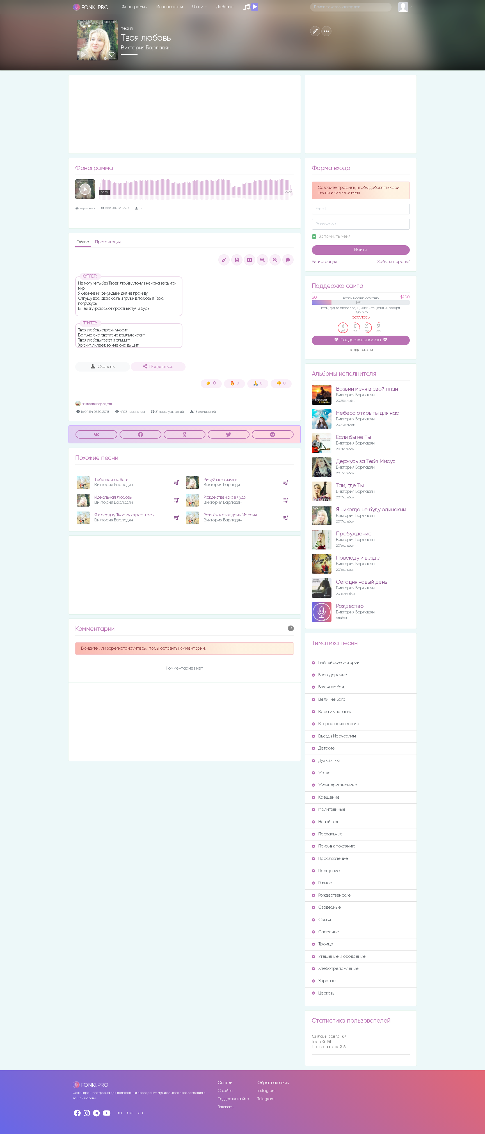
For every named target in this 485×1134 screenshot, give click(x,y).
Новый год (328, 822)
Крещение (329, 797)
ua (129, 1113)
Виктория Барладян (146, 48)
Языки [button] (198, 7)
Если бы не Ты (353, 437)
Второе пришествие (338, 724)
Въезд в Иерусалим (337, 736)
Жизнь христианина (337, 785)
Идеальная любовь (112, 497)
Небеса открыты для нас (367, 413)
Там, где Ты (350, 486)
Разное (325, 883)
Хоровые (327, 981)
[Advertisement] (184, 114)
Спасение (328, 932)
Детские (326, 748)
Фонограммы (134, 7)
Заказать (225, 1107)
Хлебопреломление (338, 968)
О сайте (225, 1091)
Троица (325, 944)
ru (120, 1113)
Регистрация (324, 262)
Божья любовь (331, 687)
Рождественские (334, 895)
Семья (324, 920)
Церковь (326, 993)
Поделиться (161, 367)
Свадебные (329, 907)
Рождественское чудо (224, 497)
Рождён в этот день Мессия (230, 515)
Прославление (333, 858)
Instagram (266, 1091)
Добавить (225, 7)
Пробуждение (354, 534)
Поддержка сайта (233, 1099)
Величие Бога (332, 699)
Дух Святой (329, 761)
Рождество (350, 606)
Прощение (329, 871)
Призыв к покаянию (337, 846)
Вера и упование (335, 712)
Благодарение (332, 675)
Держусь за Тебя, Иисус (365, 461)
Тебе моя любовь (111, 480)
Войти (360, 250)
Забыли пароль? (393, 262)
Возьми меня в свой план (367, 389)
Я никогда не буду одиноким (371, 510)
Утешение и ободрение (342, 956)
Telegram (265, 1099)
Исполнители (169, 7)
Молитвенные (332, 809)
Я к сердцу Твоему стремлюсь (124, 515)
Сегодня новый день (361, 582)
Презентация (108, 242)
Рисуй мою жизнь (220, 480)
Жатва (324, 773)
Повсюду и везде (358, 558)
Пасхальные (330, 834)
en (140, 1113)
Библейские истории (339, 663)
